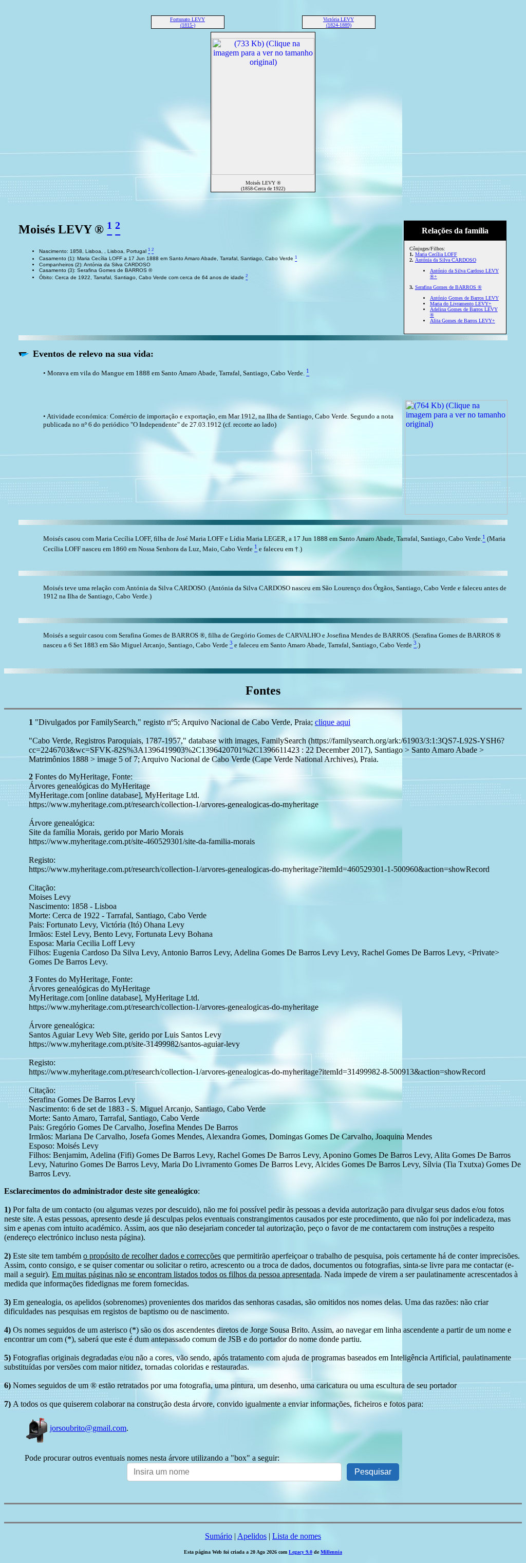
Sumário (218, 1536)
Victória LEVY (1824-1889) (338, 22)
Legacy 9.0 (300, 1552)
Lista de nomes (296, 1536)
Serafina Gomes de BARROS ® (448, 287)
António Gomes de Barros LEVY (464, 298)
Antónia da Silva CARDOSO (445, 260)
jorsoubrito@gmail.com (88, 1428)
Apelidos (252, 1536)
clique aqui (332, 722)
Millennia (331, 1552)
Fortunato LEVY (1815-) (187, 22)
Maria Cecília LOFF (436, 254)
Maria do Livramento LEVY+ (461, 303)
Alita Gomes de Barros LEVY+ (462, 320)
